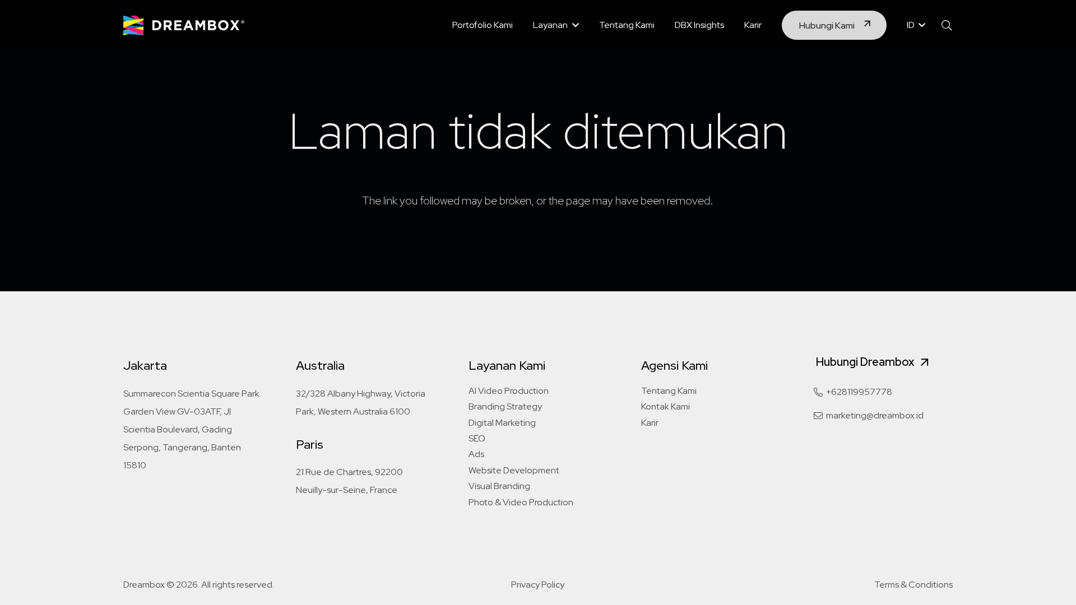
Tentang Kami (669, 391)
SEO (477, 438)
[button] (573, 25)
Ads (476, 454)
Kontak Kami (665, 406)
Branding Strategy (505, 406)
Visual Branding (499, 486)
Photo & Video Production (521, 502)
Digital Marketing (502, 423)
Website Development (514, 470)
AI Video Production (509, 391)
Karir (649, 423)
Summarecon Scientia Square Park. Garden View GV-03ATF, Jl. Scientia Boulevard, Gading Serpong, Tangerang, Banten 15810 (192, 429)
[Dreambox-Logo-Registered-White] (183, 25)
